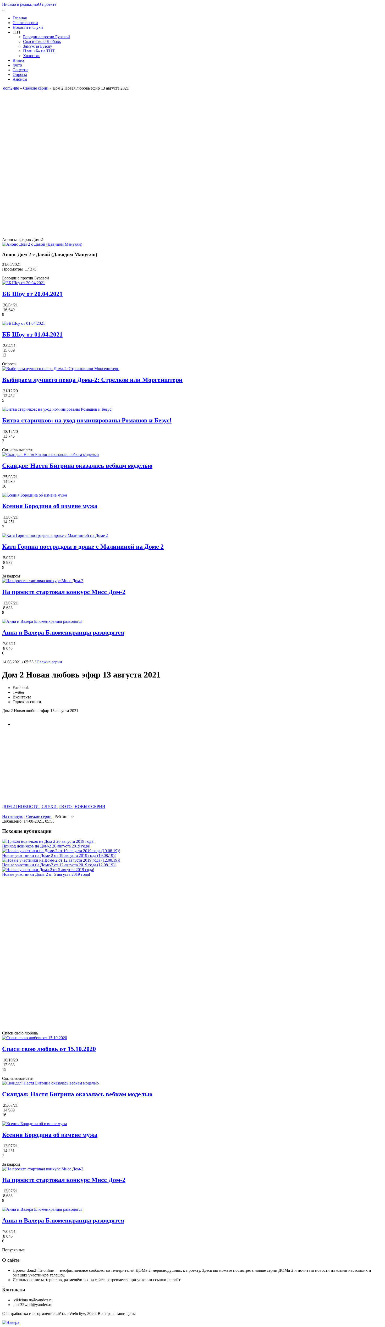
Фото (17, 65)
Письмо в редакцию (20, 4)
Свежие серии (25, 22)
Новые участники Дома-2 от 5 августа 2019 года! (46, 874)
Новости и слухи (28, 27)
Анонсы (20, 79)
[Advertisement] (159, 127)
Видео (18, 60)
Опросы (20, 74)
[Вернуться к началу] (10, 1322)
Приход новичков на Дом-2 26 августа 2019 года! (46, 846)
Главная (20, 18)
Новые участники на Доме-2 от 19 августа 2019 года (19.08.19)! (59, 855)
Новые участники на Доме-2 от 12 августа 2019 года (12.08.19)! (59, 865)
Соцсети (20, 70)
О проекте (47, 4)
